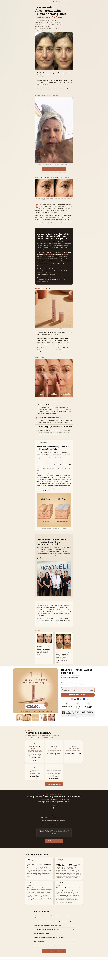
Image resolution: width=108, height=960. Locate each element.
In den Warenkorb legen (54, 784)
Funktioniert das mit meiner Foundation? (46, 929)
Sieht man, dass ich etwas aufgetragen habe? (47, 925)
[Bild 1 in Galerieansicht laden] (20, 717)
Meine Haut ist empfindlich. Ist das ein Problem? (49, 937)
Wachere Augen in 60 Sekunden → (54, 951)
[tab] (76, 717)
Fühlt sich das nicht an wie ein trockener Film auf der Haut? (52, 921)
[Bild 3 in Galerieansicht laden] (35, 717)
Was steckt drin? (39, 941)
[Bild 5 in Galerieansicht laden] (51, 717)
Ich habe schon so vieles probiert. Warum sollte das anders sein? (52, 917)
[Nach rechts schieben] (56, 717)
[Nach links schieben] (14, 717)
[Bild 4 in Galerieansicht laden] (43, 717)
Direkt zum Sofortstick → (54, 169)
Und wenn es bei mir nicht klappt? (44, 945)
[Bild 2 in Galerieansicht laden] (27, 717)
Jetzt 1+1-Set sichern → (54, 840)
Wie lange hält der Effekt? (42, 933)
